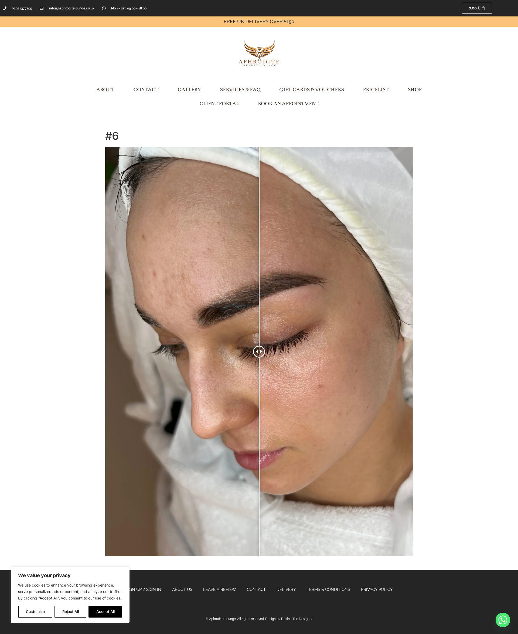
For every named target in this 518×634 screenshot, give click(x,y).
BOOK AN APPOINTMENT (288, 104)
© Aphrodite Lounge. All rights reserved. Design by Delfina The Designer (259, 619)
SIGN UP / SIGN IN (143, 589)
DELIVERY (286, 589)
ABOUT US (182, 589)
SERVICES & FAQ (240, 89)
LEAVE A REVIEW (219, 589)
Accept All (105, 611)
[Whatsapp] (503, 620)
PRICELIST (376, 89)
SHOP (415, 89)
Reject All (70, 611)
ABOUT (105, 89)
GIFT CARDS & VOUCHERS (311, 89)
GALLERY (189, 89)
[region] (70, 595)
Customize (35, 611)
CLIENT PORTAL (219, 104)
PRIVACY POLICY (377, 589)
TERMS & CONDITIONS (328, 589)
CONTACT (146, 89)
